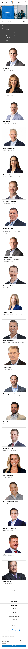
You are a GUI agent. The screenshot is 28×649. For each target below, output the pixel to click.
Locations (14, 619)
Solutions (14, 601)
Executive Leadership (10, 32)
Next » (17, 590)
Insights (14, 609)
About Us (14, 605)
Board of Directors (9, 37)
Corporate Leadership (10, 35)
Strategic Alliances (14, 616)
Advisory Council (9, 40)
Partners (7, 29)
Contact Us (14, 625)
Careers (14, 612)
